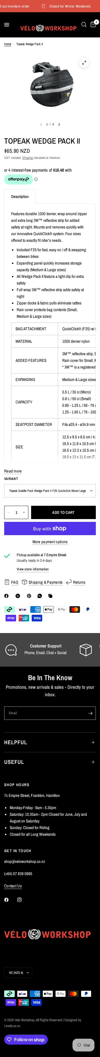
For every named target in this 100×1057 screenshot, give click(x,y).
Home (7, 44)
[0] (92, 24)
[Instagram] (23, 900)
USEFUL (14, 762)
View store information (33, 569)
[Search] (84, 24)
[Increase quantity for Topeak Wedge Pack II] (24, 512)
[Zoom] (84, 62)
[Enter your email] (90, 713)
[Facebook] (7, 596)
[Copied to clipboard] (51, 596)
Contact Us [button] (13, 885)
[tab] (20, 196)
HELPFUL (15, 742)
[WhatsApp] (41, 596)
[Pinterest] (30, 596)
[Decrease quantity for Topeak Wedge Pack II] (8, 512)
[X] (19, 596)
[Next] (59, 124)
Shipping (27, 158)
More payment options (50, 541)
